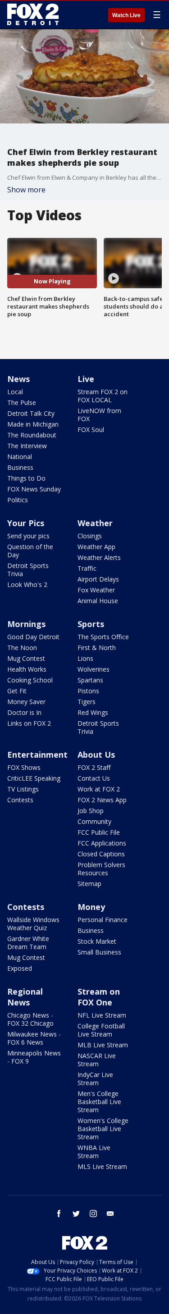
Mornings (26, 623)
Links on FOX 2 (29, 723)
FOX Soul (91, 429)
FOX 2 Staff (94, 767)
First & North (97, 647)
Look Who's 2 (27, 584)
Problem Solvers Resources (101, 868)
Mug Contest (26, 658)
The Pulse (21, 402)
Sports (91, 623)
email (110, 1213)
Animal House (98, 600)
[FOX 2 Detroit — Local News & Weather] (33, 14)
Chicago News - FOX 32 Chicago (30, 1019)
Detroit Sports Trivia (28, 569)
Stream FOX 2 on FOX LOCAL (103, 395)
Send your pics (28, 536)
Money (91, 906)
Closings (90, 536)
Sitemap (89, 883)
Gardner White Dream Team (28, 942)
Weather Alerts (99, 557)
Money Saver (26, 701)
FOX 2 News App (102, 800)
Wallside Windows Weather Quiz (33, 923)
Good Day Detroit (33, 636)
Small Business (99, 952)
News (18, 378)
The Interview (27, 445)
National (19, 456)
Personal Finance (103, 919)
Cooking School (30, 680)
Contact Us (94, 778)
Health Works (26, 669)
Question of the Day (30, 550)
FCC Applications (102, 843)
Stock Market (97, 941)
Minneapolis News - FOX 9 (34, 1057)
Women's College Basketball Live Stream (103, 1128)
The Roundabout (31, 435)
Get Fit (17, 691)
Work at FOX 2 (99, 789)
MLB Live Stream (103, 1045)
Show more (26, 190)
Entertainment (37, 754)
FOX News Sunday (34, 489)
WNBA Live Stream (94, 1151)
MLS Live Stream (102, 1166)
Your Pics (25, 523)
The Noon (22, 647)
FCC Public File (99, 832)
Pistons (88, 691)
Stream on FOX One (99, 997)
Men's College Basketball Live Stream (99, 1101)
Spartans (90, 680)
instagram (93, 1213)
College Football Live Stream (101, 1030)
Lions (85, 658)
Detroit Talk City (31, 413)
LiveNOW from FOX (99, 414)
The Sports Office (103, 636)
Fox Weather (96, 590)
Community (94, 821)
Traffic (87, 568)
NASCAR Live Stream (97, 1059)
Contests (20, 800)
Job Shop (91, 810)
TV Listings (23, 789)
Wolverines (94, 669)
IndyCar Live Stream (95, 1078)
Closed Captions (101, 854)
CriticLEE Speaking (33, 778)
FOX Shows (24, 767)
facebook (59, 1213)
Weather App (96, 546)
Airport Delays (98, 579)
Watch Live (126, 15)
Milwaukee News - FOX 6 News (34, 1038)
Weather (95, 523)
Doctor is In (24, 712)
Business (20, 467)
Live (86, 378)
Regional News (25, 997)
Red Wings (93, 712)
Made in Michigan (33, 424)
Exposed (19, 968)
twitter (76, 1213)
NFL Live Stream (102, 1015)
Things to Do (26, 478)
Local (15, 391)
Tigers (87, 701)
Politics (17, 500)
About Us (96, 754)
